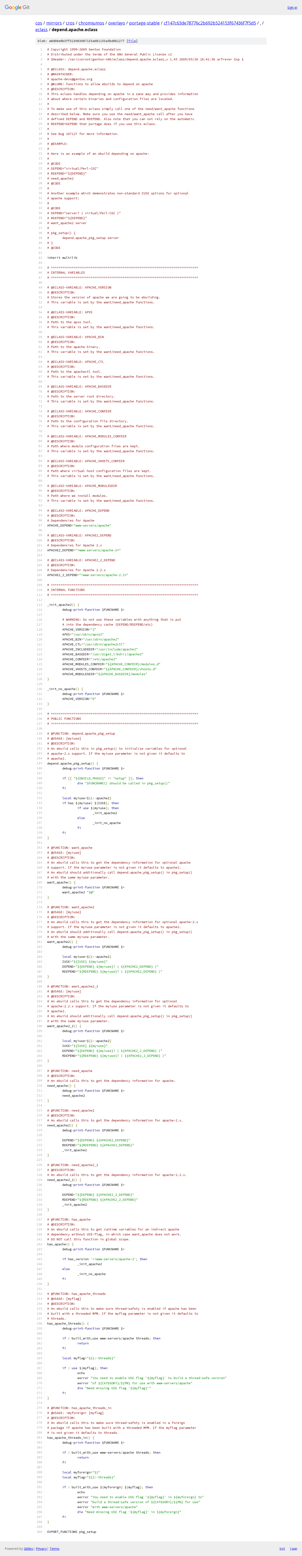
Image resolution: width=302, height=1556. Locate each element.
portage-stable (144, 23)
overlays (116, 23)
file (132, 41)
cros (70, 23)
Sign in (292, 7)
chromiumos (91, 23)
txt (282, 1548)
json (293, 1548)
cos (38, 23)
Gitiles (28, 1548)
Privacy (41, 1548)
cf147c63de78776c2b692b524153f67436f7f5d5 (210, 23)
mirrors (54, 23)
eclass (41, 29)
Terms (54, 1548)
